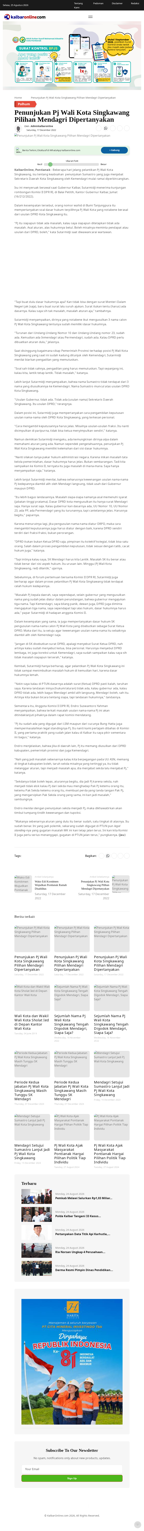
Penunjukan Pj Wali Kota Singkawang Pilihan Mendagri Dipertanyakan (30, 963)
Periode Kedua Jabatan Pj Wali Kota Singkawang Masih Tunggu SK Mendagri (31, 1090)
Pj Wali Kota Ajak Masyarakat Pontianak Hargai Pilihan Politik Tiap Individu (70, 1153)
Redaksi (84, 1521)
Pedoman (56, 1521)
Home (18, 97)
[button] (90, 17)
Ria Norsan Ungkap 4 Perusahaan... (80, 1252)
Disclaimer (71, 1521)
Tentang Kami (40, 1521)
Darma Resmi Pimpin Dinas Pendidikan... (84, 1270)
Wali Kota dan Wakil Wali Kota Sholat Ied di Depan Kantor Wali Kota (31, 1022)
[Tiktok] (84, 1506)
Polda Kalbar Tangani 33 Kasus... (78, 1216)
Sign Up (72, 1478)
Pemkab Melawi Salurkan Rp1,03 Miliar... (83, 1198)
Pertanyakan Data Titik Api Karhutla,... (82, 1234)
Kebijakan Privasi (102, 1521)
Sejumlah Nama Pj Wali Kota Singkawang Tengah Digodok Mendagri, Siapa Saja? (71, 1024)
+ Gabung (114, 150)
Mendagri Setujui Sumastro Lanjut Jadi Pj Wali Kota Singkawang (111, 1088)
